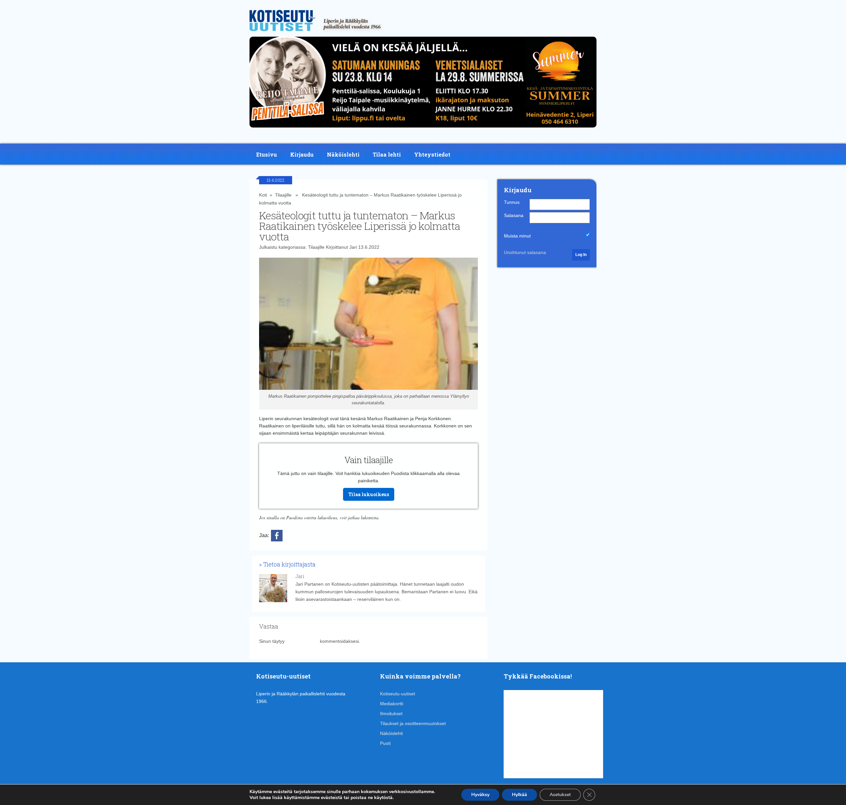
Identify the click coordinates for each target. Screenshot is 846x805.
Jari (353, 247)
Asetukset (560, 794)
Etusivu (266, 154)
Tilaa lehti (387, 154)
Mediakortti (391, 703)
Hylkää (519, 794)
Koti (263, 195)
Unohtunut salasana (525, 252)
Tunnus (511, 202)
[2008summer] (423, 129)
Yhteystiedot (432, 154)
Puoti (385, 743)
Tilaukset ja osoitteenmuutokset (413, 723)
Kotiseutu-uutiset (397, 693)
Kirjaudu (302, 154)
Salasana (513, 215)
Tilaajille (283, 195)
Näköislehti (343, 154)
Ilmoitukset (391, 713)
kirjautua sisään (302, 641)
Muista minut (517, 235)
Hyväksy (480, 794)
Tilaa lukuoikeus (368, 494)
